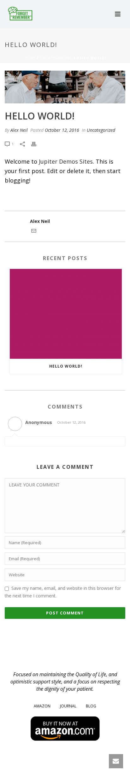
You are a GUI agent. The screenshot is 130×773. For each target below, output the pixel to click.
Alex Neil (19, 130)
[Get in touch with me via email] (33, 232)
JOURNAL (68, 706)
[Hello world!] (65, 87)
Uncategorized (56, 58)
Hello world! (65, 366)
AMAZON (42, 706)
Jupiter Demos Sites (66, 161)
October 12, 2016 (62, 130)
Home (30, 58)
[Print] (37, 143)
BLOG (91, 706)
